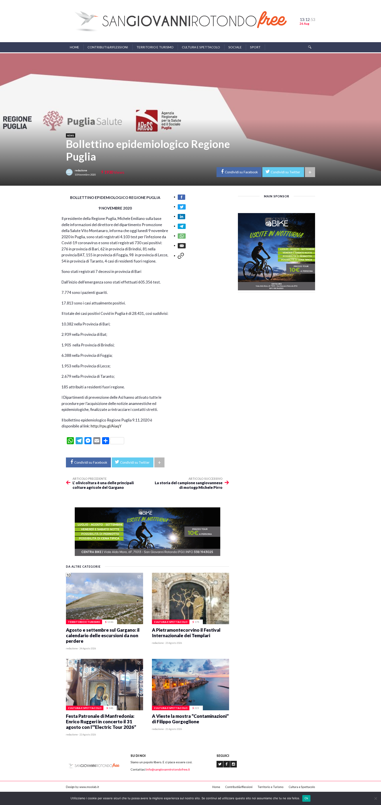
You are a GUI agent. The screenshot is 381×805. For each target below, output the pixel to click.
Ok (306, 798)
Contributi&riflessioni (108, 47)
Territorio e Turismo (155, 47)
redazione (81, 170)
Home (74, 47)
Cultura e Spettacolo (201, 47)
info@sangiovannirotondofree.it (168, 769)
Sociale (235, 47)
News (70, 135)
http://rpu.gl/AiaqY (106, 426)
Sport (255, 47)
